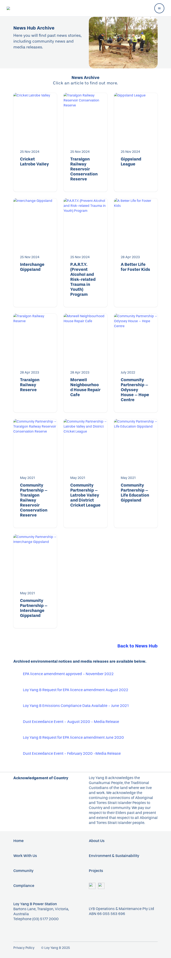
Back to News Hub (137, 646)
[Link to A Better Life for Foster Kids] (136, 223)
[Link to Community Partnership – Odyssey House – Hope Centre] (136, 339)
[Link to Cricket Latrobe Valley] (35, 118)
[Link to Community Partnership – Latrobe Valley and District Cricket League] (85, 444)
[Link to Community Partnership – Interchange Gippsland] (35, 559)
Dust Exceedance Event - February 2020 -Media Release (72, 753)
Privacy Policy (23, 948)
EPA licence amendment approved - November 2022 (68, 674)
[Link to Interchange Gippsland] (35, 223)
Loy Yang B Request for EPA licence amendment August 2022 (75, 690)
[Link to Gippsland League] (136, 118)
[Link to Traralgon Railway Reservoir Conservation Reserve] (85, 118)
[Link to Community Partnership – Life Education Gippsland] (136, 444)
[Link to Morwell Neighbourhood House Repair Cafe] (85, 339)
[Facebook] (92, 885)
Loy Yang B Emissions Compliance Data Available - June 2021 (76, 706)
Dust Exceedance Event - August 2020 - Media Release (71, 722)
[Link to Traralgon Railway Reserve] (35, 339)
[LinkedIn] (101, 885)
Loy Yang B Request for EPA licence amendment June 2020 (73, 737)
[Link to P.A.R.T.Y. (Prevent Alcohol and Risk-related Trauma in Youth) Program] (85, 223)
